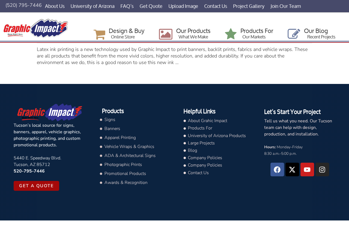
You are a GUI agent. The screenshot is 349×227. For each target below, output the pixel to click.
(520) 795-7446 (23, 5)
